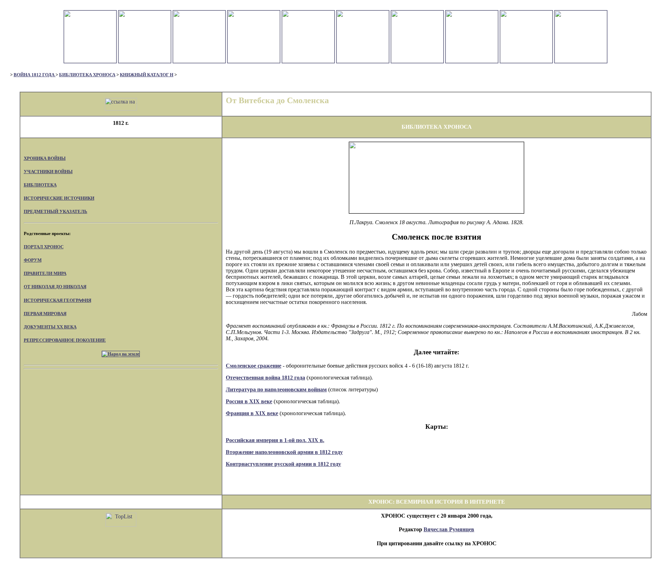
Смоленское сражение (253, 366)
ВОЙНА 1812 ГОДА (35, 74)
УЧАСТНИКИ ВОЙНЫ (48, 171)
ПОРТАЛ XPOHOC (44, 246)
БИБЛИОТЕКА (40, 184)
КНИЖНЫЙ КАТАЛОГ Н (146, 74)
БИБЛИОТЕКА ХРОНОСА (87, 74)
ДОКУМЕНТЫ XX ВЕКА (50, 326)
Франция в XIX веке (252, 413)
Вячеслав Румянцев (449, 529)
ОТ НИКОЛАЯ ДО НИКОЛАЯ (55, 286)
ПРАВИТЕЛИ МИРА (45, 273)
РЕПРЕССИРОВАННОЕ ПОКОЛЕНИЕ (65, 340)
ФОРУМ (33, 260)
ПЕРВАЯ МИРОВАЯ (45, 313)
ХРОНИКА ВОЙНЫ (45, 158)
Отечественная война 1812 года (265, 378)
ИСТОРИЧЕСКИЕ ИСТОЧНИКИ (59, 198)
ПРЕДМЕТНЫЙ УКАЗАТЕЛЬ (55, 211)
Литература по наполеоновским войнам (276, 389)
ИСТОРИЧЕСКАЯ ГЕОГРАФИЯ (57, 300)
